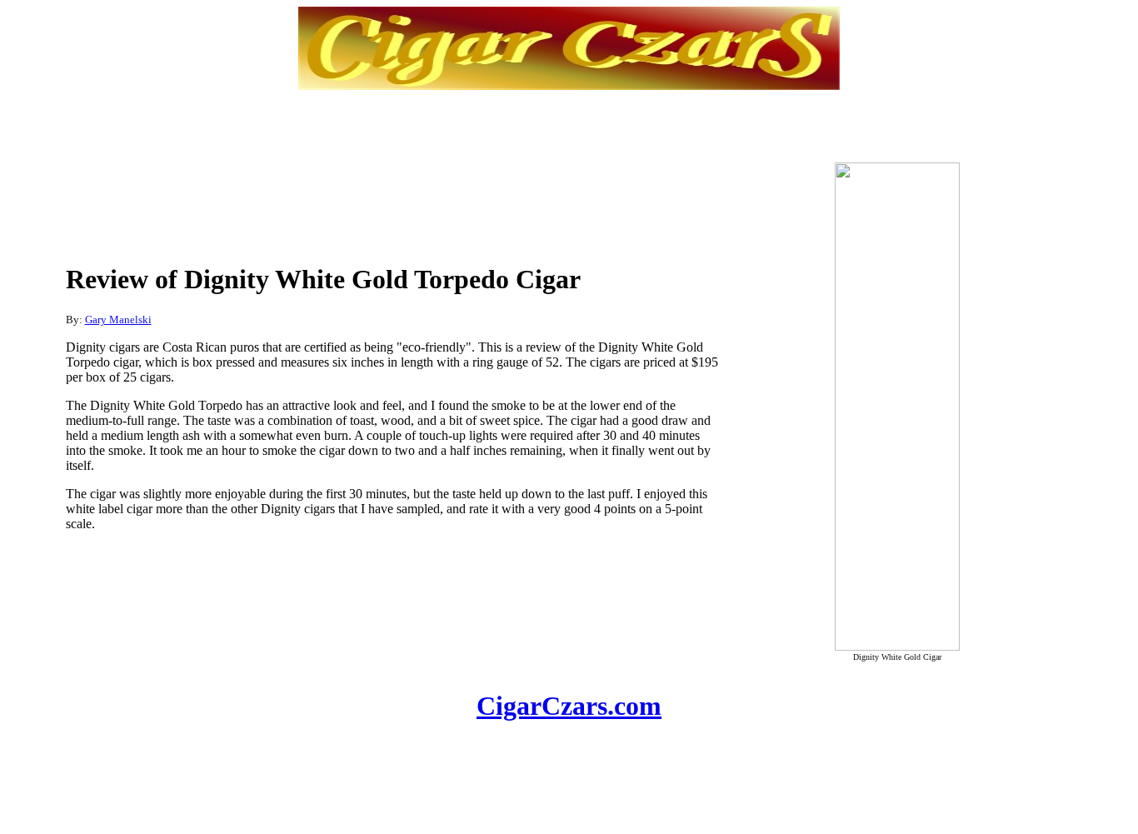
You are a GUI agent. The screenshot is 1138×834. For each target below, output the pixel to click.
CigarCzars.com (569, 706)
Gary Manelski (118, 319)
